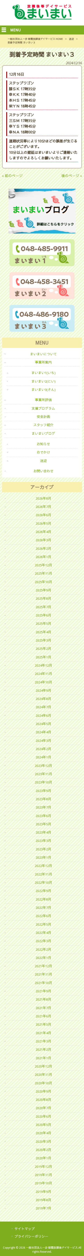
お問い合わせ (43, 471)
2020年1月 (43, 1158)
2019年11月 (43, 1175)
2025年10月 (43, 582)
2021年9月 (43, 991)
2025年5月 (43, 624)
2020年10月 (43, 1083)
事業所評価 (43, 400)
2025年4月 (43, 632)
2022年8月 (43, 899)
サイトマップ (25, 1229)
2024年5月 (43, 724)
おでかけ (43, 452)
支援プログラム (43, 409)
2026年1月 (43, 557)
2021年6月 (43, 1016)
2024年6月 (43, 716)
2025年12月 (43, 565)
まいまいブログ (43, 434)
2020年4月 (43, 1133)
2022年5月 (43, 924)
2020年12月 (43, 1066)
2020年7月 (43, 1108)
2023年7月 (43, 807)
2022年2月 (43, 950)
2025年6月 (43, 615)
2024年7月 (43, 707)
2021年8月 (43, 999)
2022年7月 (43, 908)
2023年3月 (43, 841)
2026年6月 (43, 515)
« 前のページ (12, 176)
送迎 (71, 39)
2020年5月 (43, 1125)
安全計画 (43, 417)
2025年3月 (43, 640)
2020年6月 (43, 1117)
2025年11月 (43, 573)
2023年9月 (43, 791)
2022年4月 (43, 933)
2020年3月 (43, 1142)
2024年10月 (43, 682)
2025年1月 (43, 657)
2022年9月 (43, 891)
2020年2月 (43, 1150)
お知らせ (43, 444)
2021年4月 (43, 1033)
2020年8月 (43, 1100)
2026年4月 (43, 532)
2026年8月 (43, 498)
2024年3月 (43, 741)
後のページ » (71, 176)
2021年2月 (43, 1050)
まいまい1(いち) (43, 373)
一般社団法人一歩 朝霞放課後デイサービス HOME (35, 39)
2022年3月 (43, 941)
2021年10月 (43, 983)
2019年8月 (43, 1200)
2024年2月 (43, 749)
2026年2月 (43, 549)
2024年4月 (43, 732)
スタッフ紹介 (43, 425)
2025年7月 (43, 607)
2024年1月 (43, 757)
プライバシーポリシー (31, 1237)
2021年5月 (43, 1025)
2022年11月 (43, 874)
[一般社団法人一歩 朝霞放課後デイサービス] (42, 18)
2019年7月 (43, 1208)
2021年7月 (43, 1008)
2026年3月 (43, 540)
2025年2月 (43, 649)
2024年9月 (43, 691)
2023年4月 (43, 832)
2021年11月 (43, 974)
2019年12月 (43, 1167)
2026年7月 (43, 507)
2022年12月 (43, 866)
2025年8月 (43, 599)
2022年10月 (43, 883)
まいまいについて (43, 354)
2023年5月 (43, 824)
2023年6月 (43, 816)
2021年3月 (43, 1041)
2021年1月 (43, 1058)
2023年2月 (43, 849)
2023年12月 (43, 766)
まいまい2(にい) (43, 381)
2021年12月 (43, 966)
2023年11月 (43, 774)
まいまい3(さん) (43, 390)
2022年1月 (43, 958)
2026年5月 (43, 524)
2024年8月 (43, 699)
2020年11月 (43, 1075)
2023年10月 (43, 782)
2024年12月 (43, 665)
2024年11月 (43, 674)
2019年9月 (43, 1192)
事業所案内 (43, 362)
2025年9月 (43, 590)
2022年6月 (43, 916)
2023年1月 (43, 858)
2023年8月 (43, 799)
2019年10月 (43, 1183)
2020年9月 (43, 1091)
